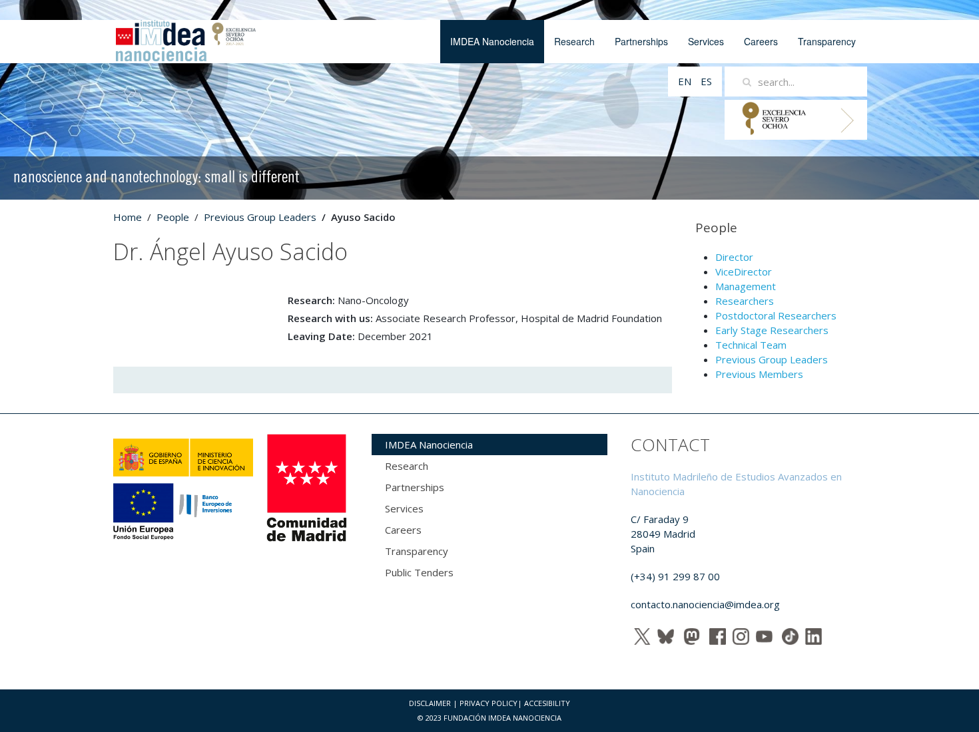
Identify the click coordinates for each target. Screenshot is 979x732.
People (173, 217)
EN (686, 81)
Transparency (827, 41)
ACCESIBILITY (547, 703)
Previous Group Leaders (260, 217)
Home (127, 217)
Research (574, 41)
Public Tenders (419, 572)
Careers (761, 41)
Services (706, 41)
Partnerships (641, 41)
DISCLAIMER (430, 703)
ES (706, 81)
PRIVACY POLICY (488, 703)
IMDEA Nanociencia (492, 41)
